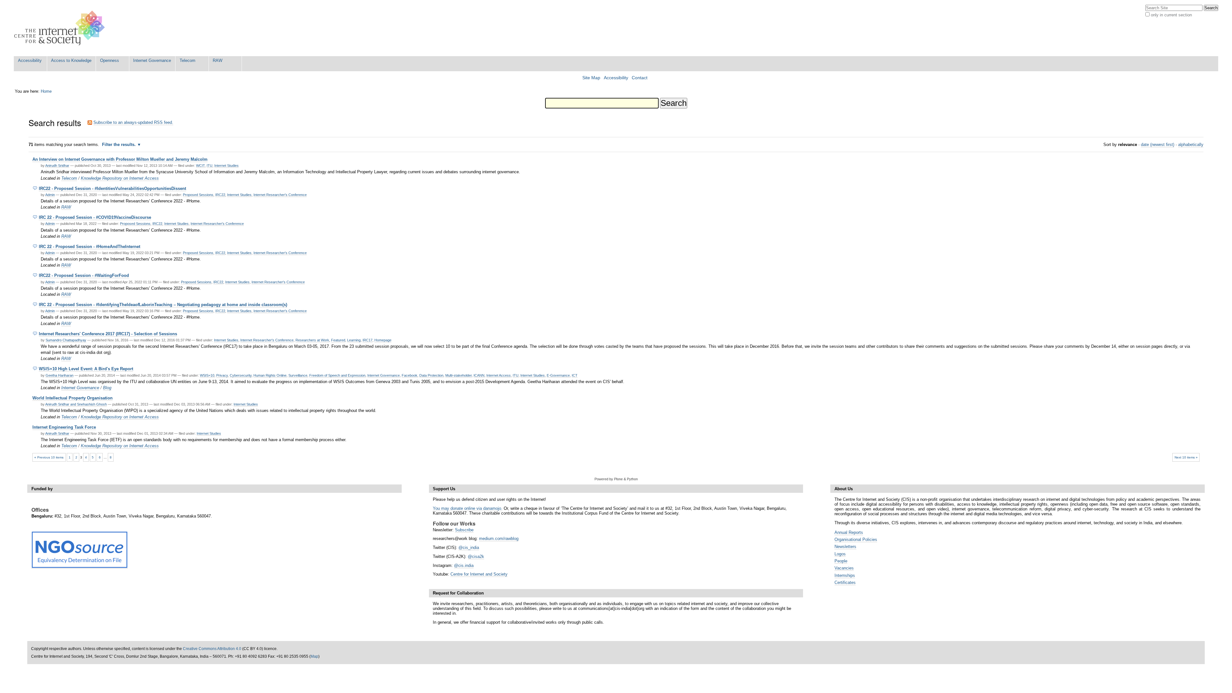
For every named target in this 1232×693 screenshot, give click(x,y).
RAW (217, 60)
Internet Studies (226, 165)
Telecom (187, 60)
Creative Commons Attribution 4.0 (212, 648)
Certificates (845, 582)
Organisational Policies (855, 539)
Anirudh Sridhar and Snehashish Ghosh (76, 404)
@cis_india (468, 547)
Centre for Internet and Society (479, 574)
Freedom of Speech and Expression (337, 375)
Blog (107, 387)
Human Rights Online (270, 375)
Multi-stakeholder (458, 375)
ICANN (479, 375)
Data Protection (431, 375)
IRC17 (367, 340)
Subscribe (464, 529)
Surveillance (297, 375)
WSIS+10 (207, 375)
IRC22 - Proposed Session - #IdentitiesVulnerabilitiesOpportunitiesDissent (112, 188)
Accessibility (30, 60)
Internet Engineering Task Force (64, 427)
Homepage (382, 340)
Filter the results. (119, 144)
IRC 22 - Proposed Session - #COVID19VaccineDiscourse (95, 217)
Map (314, 656)
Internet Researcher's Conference (280, 195)
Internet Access (498, 375)
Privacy (222, 375)
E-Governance (558, 375)
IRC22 (220, 195)
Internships (844, 575)
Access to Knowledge (71, 60)
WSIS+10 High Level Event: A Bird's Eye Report (86, 368)
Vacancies (844, 568)
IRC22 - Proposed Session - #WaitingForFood (84, 275)
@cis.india (464, 565)
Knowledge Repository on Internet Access (120, 178)
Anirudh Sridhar (57, 165)
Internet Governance (152, 60)
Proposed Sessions (198, 195)
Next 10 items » (1186, 457)
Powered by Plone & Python (616, 479)
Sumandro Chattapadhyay (66, 340)
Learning (354, 340)
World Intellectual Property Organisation (72, 398)
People (840, 561)
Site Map (591, 77)
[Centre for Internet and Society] (61, 28)
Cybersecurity (241, 375)
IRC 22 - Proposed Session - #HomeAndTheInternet (89, 246)
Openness (109, 60)
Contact (639, 77)
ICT (575, 375)
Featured (338, 340)
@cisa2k (476, 556)
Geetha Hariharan (59, 375)
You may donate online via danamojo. (467, 508)
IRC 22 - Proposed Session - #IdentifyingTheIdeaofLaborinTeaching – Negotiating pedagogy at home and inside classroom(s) (163, 304)
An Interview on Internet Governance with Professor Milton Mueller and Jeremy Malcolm (120, 159)
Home (46, 91)
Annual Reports (848, 532)
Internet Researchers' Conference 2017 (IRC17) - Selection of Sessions (108, 333)
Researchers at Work (312, 340)
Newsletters (845, 546)
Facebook (409, 375)
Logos (840, 554)
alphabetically (1190, 144)
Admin (50, 195)
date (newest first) (1157, 144)
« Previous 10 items (49, 457)
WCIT (200, 165)
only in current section (1171, 15)
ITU (209, 165)
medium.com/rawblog (498, 538)
